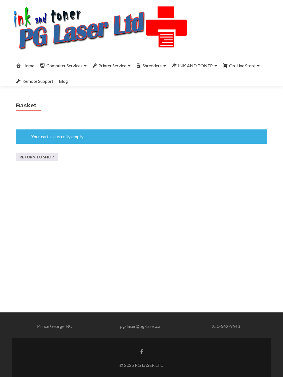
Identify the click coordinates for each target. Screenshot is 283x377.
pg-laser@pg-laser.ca (140, 326)
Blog (63, 81)
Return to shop (37, 157)
